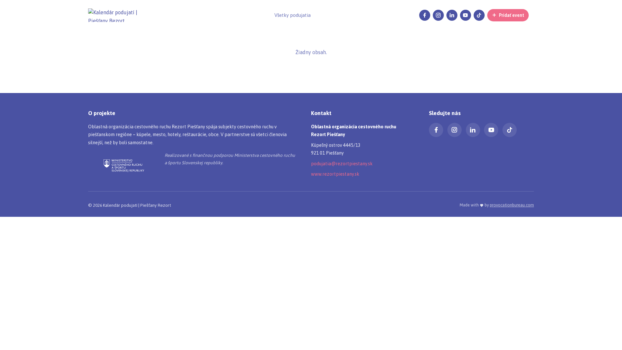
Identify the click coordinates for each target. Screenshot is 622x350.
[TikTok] (479, 15)
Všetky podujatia (292, 15)
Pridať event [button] (511, 15)
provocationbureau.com (512, 205)
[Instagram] (438, 15)
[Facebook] (424, 15)
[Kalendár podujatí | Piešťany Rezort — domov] (120, 15)
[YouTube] (465, 15)
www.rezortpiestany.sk (335, 174)
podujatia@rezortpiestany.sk (342, 163)
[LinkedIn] (451, 15)
